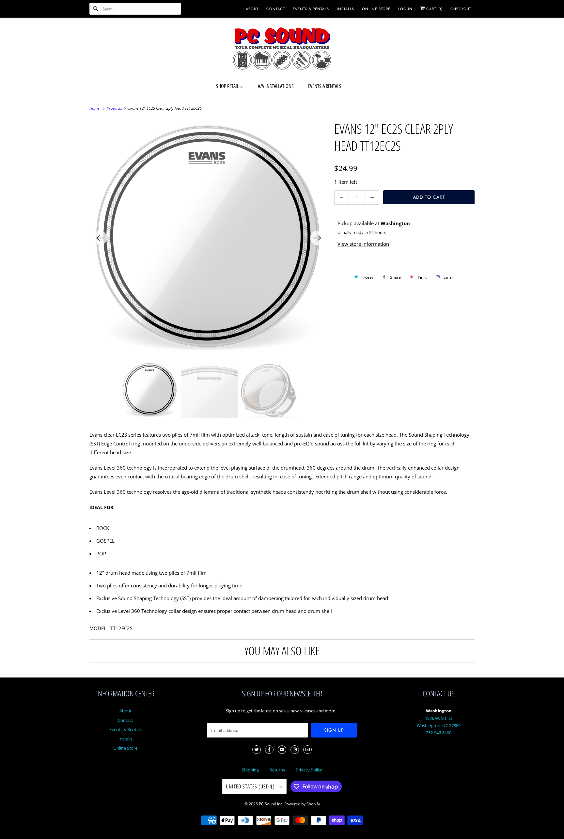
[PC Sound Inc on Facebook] (269, 749)
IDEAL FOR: (102, 507)
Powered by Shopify (302, 804)
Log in (405, 8)
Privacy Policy (309, 770)
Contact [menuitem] (275, 8)
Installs (125, 739)
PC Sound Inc (270, 804)
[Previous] (100, 238)
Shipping (250, 770)
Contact (125, 720)
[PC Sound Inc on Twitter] (256, 749)
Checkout (460, 8)
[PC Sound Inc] (282, 49)
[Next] (317, 238)
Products (115, 108)
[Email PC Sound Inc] (307, 749)
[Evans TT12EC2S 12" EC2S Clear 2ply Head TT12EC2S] (208, 237)
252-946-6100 (438, 733)
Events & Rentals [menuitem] (311, 8)
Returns (277, 770)
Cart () (434, 8)
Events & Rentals (125, 729)
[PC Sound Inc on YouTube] (282, 749)
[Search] (95, 9)
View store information (363, 244)
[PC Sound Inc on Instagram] (294, 749)
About (125, 711)
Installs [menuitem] (345, 8)
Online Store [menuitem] (376, 8)
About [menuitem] (252, 8)
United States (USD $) (251, 786)
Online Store (125, 748)
